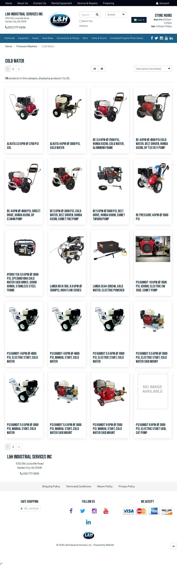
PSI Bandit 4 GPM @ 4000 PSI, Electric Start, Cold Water (22, 357)
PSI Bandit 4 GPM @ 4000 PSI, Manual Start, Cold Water (64, 357)
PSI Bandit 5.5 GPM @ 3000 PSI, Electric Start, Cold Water (108, 357)
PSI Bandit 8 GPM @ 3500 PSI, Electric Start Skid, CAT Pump (151, 429)
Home (8, 46)
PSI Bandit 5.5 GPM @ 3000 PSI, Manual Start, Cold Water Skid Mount (65, 429)
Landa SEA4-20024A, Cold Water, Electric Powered (108, 288)
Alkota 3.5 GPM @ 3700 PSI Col (23, 146)
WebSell (110, 544)
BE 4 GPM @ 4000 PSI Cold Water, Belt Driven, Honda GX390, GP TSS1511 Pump (152, 144)
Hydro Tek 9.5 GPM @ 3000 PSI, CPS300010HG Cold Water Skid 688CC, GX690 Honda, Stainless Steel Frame (22, 282)
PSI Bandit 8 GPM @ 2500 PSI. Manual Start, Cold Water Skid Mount (107, 429)
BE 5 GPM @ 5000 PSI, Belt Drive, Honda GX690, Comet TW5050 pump (109, 215)
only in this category (86, 23)
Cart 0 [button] (140, 19)
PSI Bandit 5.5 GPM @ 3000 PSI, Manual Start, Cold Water (22, 429)
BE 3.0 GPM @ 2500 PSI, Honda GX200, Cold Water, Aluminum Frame (108, 144)
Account (163, 3)
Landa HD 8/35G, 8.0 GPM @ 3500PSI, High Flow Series (66, 288)
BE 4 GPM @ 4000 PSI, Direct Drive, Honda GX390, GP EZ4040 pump (23, 215)
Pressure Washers (26, 46)
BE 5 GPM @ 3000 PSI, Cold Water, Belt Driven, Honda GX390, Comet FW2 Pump (66, 215)
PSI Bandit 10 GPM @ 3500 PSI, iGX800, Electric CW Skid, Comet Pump (151, 286)
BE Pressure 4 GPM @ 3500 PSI (152, 217)
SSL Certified (30, 508)
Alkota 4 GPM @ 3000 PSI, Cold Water (65, 146)
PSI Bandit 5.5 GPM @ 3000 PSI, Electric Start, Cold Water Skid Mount (151, 357)
